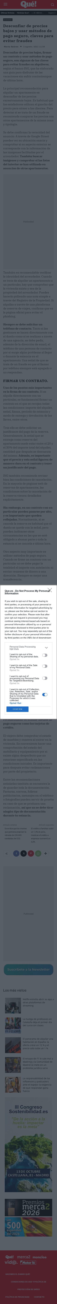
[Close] (51, 591)
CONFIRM (17, 709)
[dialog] (28, 652)
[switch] (44, 655)
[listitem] (28, 648)
